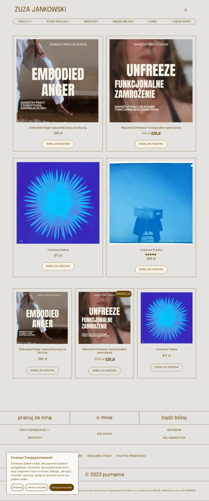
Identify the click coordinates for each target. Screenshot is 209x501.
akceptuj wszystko (61, 487)
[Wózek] (185, 10)
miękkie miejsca (123, 21)
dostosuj (17, 487)
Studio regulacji (58, 21)
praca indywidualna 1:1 (35, 430)
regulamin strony (99, 456)
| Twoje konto (181, 21)
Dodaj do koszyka (58, 144)
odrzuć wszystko (36, 487)
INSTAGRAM (174, 430)
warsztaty (91, 21)
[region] (42, 473)
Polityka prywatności (131, 456)
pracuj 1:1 (25, 21)
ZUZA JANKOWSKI (40, 9)
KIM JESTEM (104, 434)
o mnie (152, 21)
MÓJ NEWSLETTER (174, 438)
